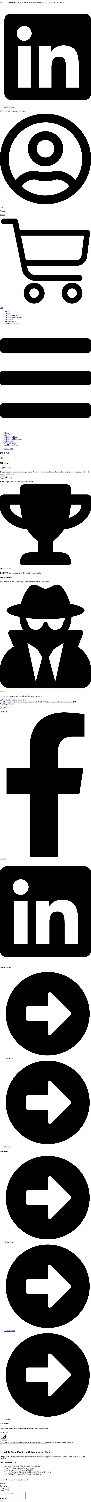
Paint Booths (8, 319)
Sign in (2, 207)
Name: (2, 1484)
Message (3, 1499)
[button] (45, 378)
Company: (4, 1486)
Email (2, 1433)
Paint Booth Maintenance (13, 317)
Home (6, 311)
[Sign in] (45, 205)
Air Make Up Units (11, 323)
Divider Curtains (10, 321)
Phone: (2, 1491)
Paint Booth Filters (11, 315)
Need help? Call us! (7, 704)
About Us (7, 313)
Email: (2, 1488)
